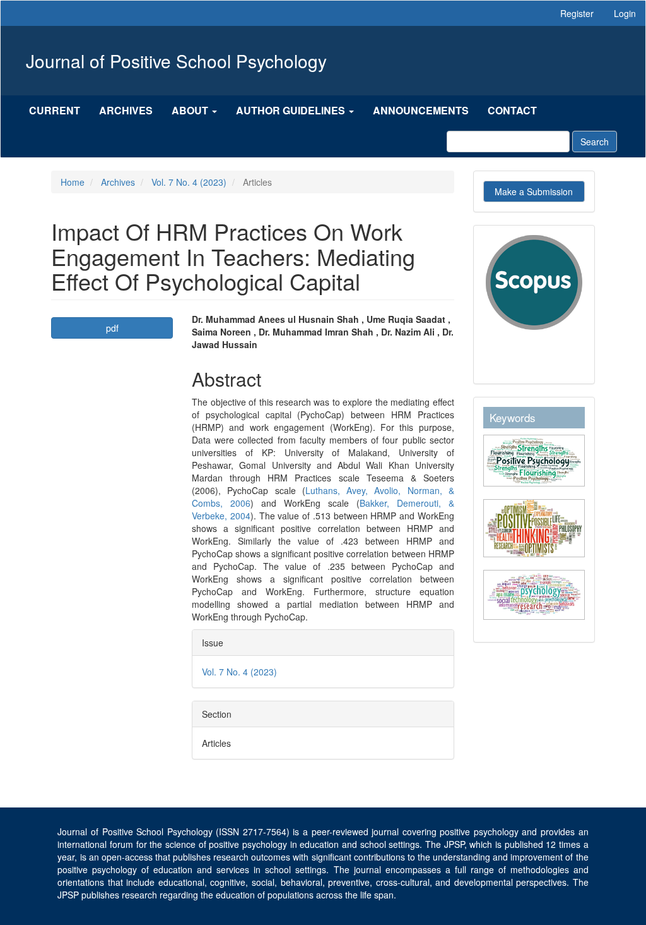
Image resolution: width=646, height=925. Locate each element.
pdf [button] (112, 328)
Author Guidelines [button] (292, 110)
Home (73, 182)
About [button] (191, 110)
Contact (512, 110)
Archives (126, 110)
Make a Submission (534, 191)
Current (54, 110)
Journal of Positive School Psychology (176, 60)
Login (625, 13)
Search (594, 141)
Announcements (421, 110)
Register (577, 13)
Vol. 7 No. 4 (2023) (188, 182)
